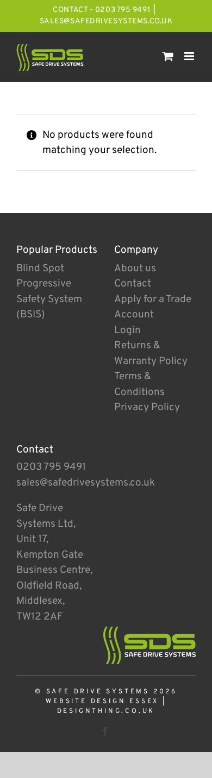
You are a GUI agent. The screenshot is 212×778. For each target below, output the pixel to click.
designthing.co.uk (106, 711)
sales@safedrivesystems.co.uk (106, 21)
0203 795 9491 (51, 467)
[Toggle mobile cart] (168, 56)
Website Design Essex (102, 701)
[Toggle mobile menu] (190, 56)
